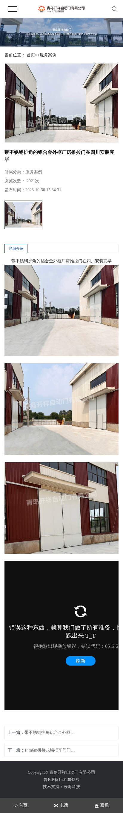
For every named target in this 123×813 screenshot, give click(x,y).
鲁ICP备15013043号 (61, 779)
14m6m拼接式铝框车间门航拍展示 (51, 750)
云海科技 (72, 787)
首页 (31, 55)
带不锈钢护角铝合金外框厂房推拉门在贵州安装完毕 (51, 732)
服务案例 (48, 55)
